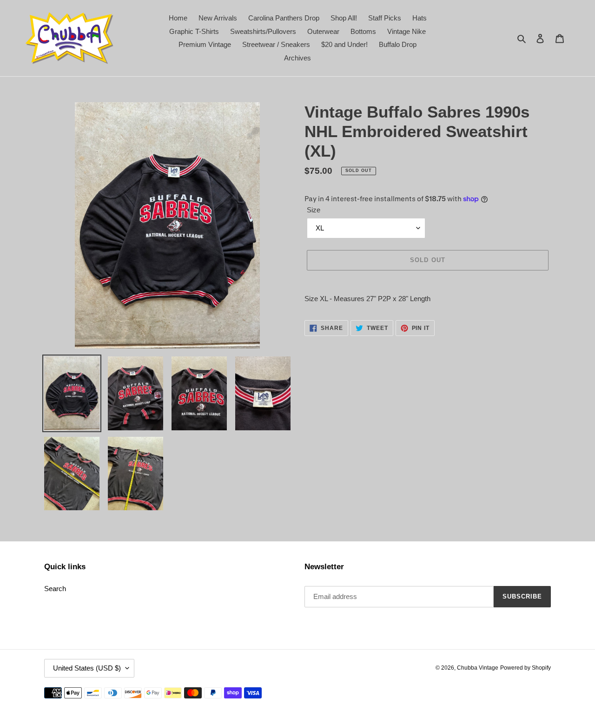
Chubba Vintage (477, 668)
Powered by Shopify (525, 668)
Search (55, 588)
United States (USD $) (87, 668)
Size (313, 210)
